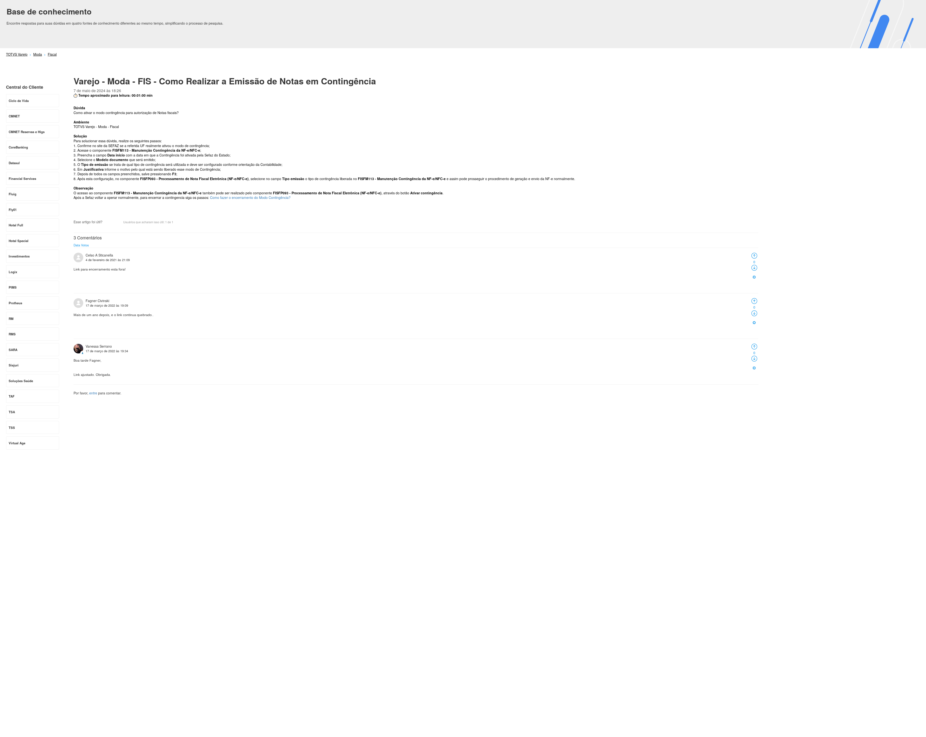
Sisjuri (14, 365)
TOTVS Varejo (16, 54)
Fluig (12, 194)
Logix (13, 272)
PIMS (13, 287)
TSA (12, 412)
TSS (12, 427)
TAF (11, 396)
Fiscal (52, 54)
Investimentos (19, 256)
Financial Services (22, 178)
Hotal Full (16, 225)
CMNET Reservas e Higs (27, 131)
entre (93, 393)
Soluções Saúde (21, 381)
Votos (85, 245)
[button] (108, 222)
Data (77, 245)
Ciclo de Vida (19, 100)
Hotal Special (18, 240)
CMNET (14, 116)
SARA (13, 349)
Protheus (15, 303)
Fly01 (13, 209)
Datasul (14, 163)
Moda (37, 54)
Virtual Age (17, 443)
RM (11, 318)
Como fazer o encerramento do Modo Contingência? (250, 197)
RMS (12, 334)
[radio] (754, 255)
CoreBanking (18, 147)
